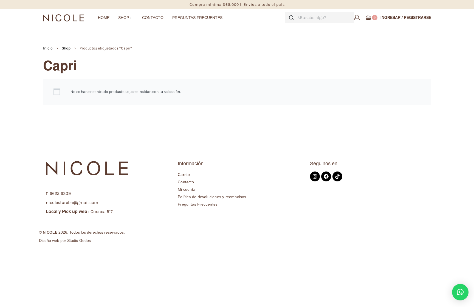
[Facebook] (326, 176)
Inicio (48, 48)
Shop (66, 48)
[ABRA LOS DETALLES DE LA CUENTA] (357, 18)
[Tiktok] (337, 176)
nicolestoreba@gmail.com (72, 202)
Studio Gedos (79, 240)
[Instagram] (315, 176)
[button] (460, 292)
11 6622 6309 (58, 193)
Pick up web (74, 211)
